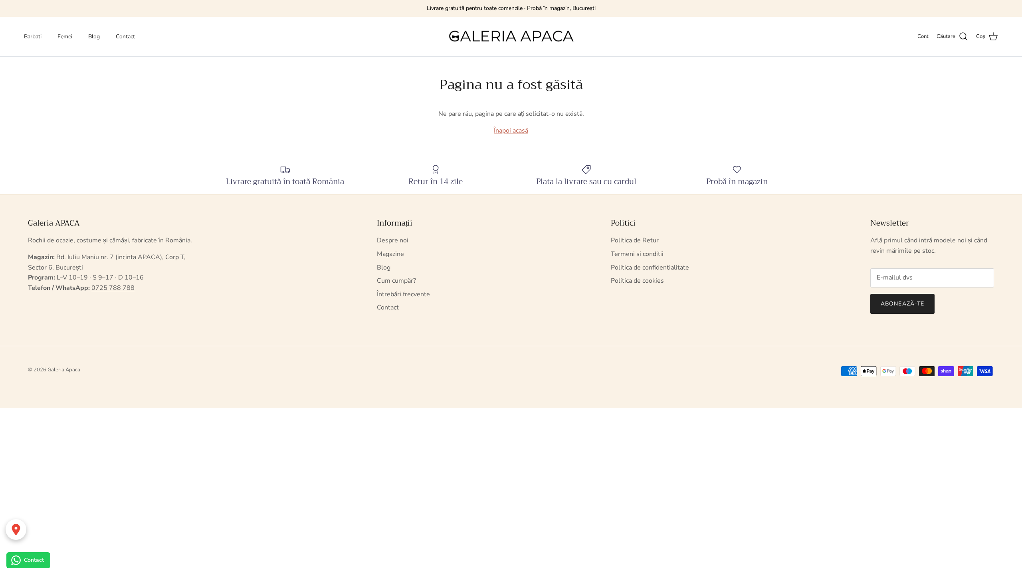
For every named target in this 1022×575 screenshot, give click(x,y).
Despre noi (392, 240)
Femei (64, 36)
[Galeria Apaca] (511, 37)
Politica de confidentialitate (650, 267)
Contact (125, 36)
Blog (94, 36)
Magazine (390, 254)
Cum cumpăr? (396, 280)
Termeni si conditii (637, 254)
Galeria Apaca (64, 369)
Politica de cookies (637, 280)
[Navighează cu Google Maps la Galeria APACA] (16, 529)
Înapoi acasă (511, 130)
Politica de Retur (635, 240)
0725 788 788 (113, 288)
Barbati (33, 36)
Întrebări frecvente (403, 294)
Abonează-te (902, 303)
